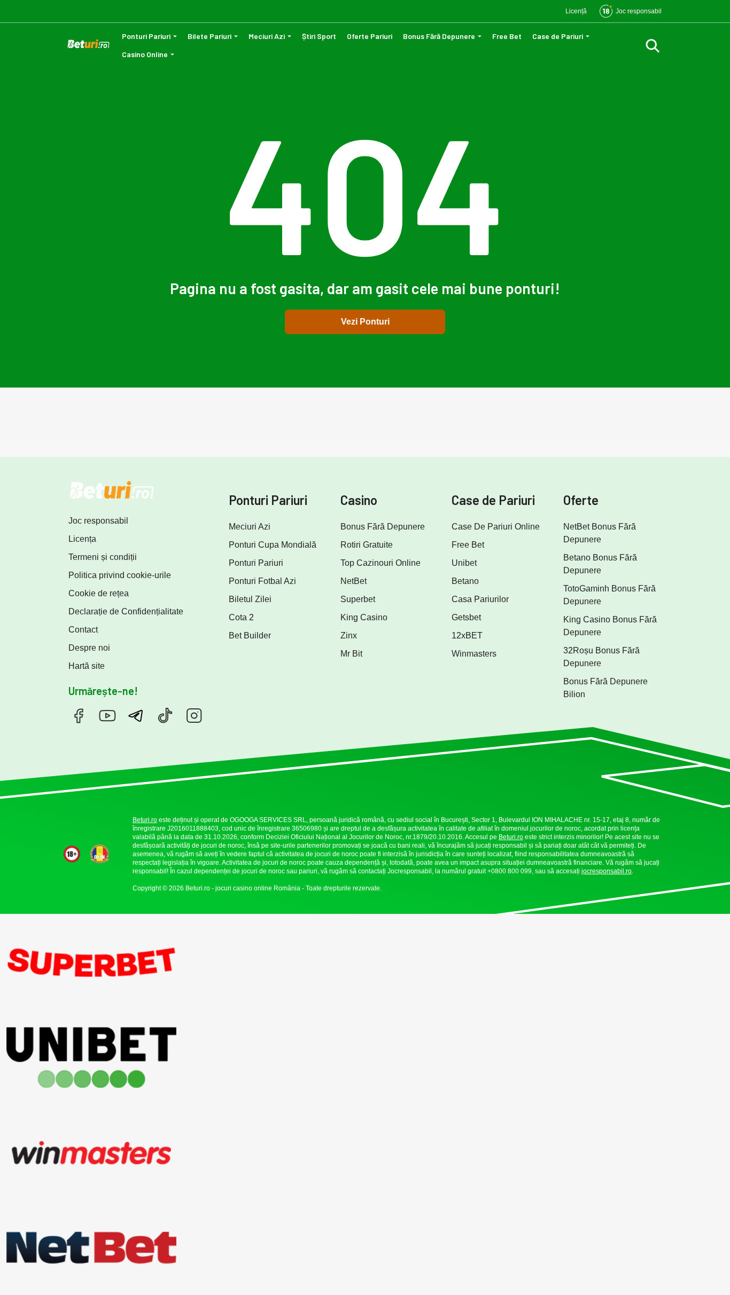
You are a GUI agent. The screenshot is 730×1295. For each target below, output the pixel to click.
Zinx (348, 635)
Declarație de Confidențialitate (125, 611)
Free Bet (507, 36)
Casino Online (145, 54)
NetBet (353, 581)
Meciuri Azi (266, 36)
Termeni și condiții (102, 557)
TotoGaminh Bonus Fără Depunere (609, 595)
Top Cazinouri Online (380, 562)
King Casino (363, 617)
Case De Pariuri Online (496, 526)
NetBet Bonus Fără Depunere (599, 533)
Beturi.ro (145, 820)
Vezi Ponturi (365, 321)
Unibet (464, 562)
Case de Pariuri (557, 36)
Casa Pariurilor (480, 599)
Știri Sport (319, 36)
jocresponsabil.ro (606, 871)
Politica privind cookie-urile (119, 575)
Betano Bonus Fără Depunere (600, 564)
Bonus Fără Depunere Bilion (605, 688)
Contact (83, 629)
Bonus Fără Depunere (439, 36)
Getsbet (466, 617)
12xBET (467, 635)
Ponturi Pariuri (146, 36)
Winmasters (474, 653)
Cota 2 (241, 617)
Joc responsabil (98, 520)
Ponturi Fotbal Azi (262, 581)
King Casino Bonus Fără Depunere (610, 626)
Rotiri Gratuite (366, 544)
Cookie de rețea (98, 593)
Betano (465, 581)
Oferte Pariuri (369, 36)
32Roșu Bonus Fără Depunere (601, 657)
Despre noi (89, 647)
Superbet (357, 599)
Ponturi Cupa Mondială (272, 544)
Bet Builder (250, 635)
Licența (82, 538)
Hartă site (86, 665)
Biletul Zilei (250, 599)
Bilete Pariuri (209, 36)
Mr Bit (351, 653)
